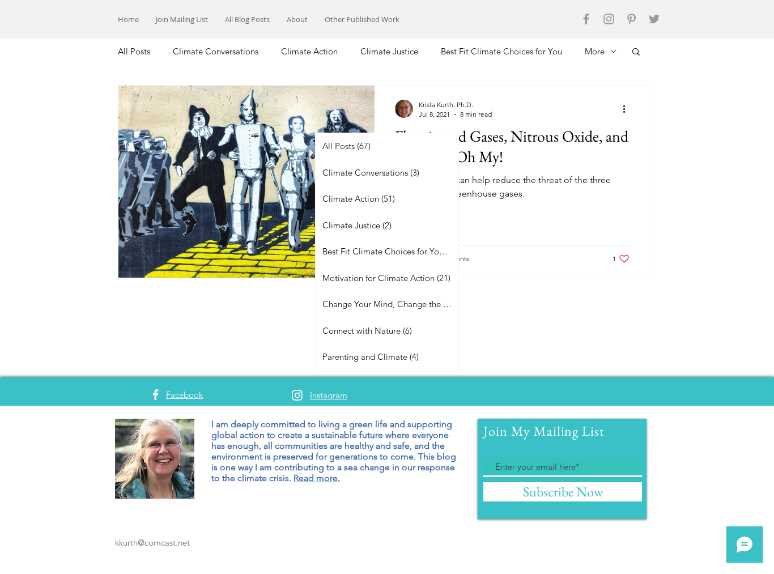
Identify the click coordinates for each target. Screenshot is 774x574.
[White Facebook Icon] (155, 395)
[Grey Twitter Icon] (654, 19)
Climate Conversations (215, 51)
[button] (636, 52)
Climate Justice (389, 51)
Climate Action (309, 51)
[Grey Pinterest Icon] (631, 19)
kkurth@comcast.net (152, 542)
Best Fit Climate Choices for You (501, 51)
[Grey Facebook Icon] (586, 19)
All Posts (134, 51)
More (595, 51)
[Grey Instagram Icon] (609, 19)
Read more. (317, 478)
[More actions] (628, 109)
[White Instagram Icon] (297, 395)
